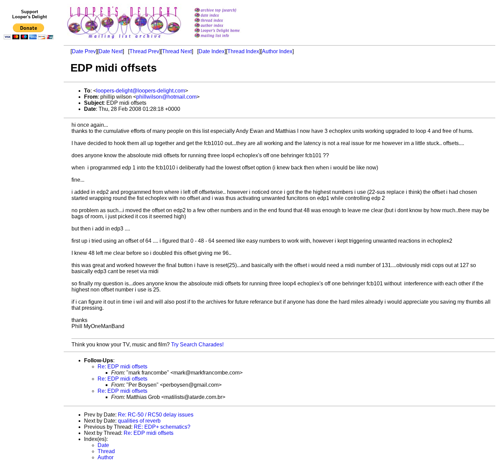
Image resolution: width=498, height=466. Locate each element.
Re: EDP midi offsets (122, 366)
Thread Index (243, 51)
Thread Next (177, 51)
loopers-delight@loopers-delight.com (140, 91)
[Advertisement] (30, 182)
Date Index (212, 51)
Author (105, 457)
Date (103, 445)
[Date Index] (225, 16)
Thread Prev (144, 51)
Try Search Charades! (197, 344)
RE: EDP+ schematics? (162, 427)
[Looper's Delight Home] (225, 31)
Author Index (277, 51)
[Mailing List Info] (225, 39)
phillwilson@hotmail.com (166, 97)
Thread (106, 451)
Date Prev (84, 51)
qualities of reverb (139, 421)
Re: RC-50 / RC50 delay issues (155, 415)
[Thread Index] (225, 21)
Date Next (111, 51)
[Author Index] (225, 26)
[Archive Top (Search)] (225, 11)
